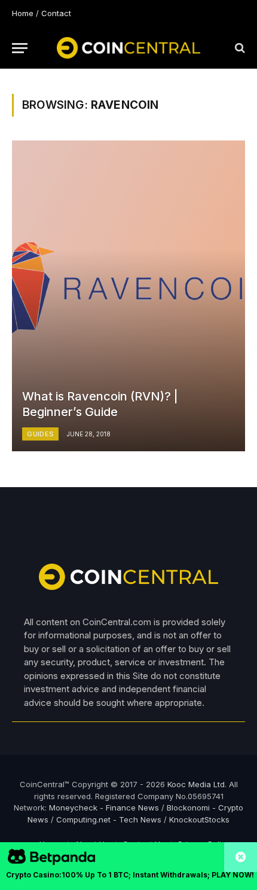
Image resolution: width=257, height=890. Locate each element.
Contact (56, 13)
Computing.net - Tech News (108, 819)
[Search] (238, 48)
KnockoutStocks (199, 819)
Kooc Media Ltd (196, 784)
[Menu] (19, 48)
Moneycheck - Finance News (104, 807)
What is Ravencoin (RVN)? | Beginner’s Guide (100, 404)
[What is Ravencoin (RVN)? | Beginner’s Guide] (128, 295)
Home (22, 13)
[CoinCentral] (128, 48)
